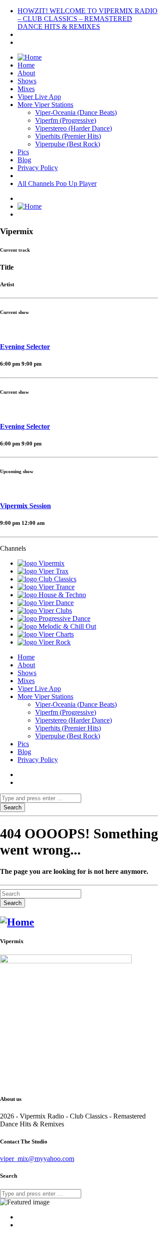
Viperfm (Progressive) (65, 120)
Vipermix (52, 563)
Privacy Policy (38, 167)
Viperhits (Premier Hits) (68, 136)
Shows (27, 81)
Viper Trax (53, 571)
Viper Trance (57, 587)
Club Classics (57, 579)
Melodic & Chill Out (67, 626)
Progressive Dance (64, 618)
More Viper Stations (45, 104)
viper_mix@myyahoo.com (37, 1158)
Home (26, 65)
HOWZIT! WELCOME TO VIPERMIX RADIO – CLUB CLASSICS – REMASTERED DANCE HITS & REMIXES (88, 18)
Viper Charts (56, 634)
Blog (24, 160)
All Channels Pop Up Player (57, 183)
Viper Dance (56, 602)
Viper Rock (55, 642)
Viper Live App (39, 96)
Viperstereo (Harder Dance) (73, 128)
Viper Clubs (55, 610)
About (26, 73)
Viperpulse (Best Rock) (67, 144)
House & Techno (62, 594)
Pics (23, 152)
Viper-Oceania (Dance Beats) (76, 112)
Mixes (26, 89)
